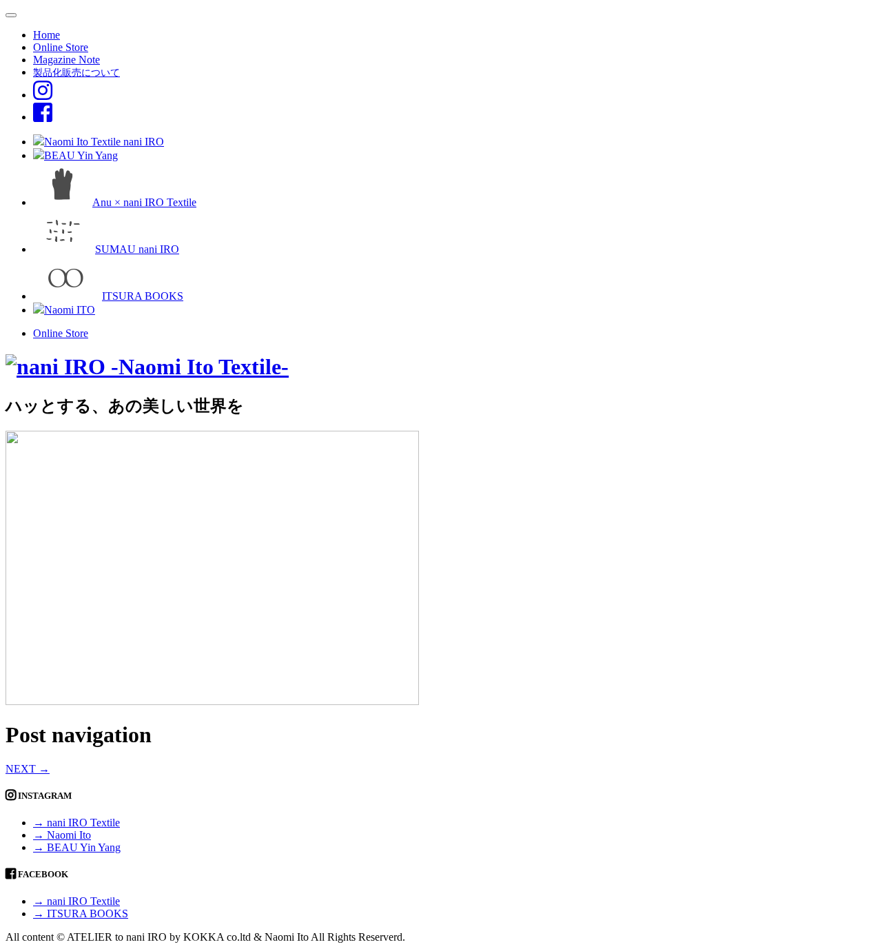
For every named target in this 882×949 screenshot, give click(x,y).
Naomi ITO (69, 310)
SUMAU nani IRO (137, 249)
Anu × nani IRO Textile (144, 202)
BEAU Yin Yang (81, 155)
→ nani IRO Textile (76, 822)
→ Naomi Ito (62, 835)
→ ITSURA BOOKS (80, 913)
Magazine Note (66, 59)
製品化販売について (76, 72)
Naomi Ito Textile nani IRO (104, 141)
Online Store (60, 47)
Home (46, 35)
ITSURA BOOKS (142, 296)
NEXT (28, 769)
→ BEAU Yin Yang (77, 847)
